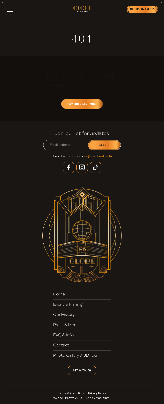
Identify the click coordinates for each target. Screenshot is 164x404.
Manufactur (103, 398)
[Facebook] (68, 167)
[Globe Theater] (82, 234)
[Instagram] (82, 167)
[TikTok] (95, 167)
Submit (104, 145)
